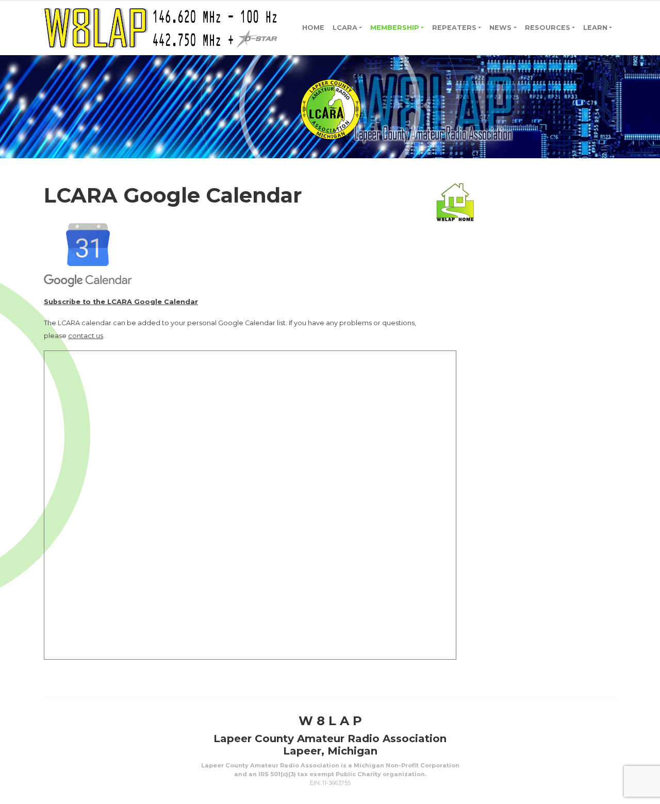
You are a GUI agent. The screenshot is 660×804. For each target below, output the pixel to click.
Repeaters (454, 27)
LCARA (345, 27)
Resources (547, 27)
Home (313, 27)
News (500, 27)
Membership (394, 27)
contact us (85, 336)
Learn (595, 27)
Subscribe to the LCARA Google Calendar (121, 302)
